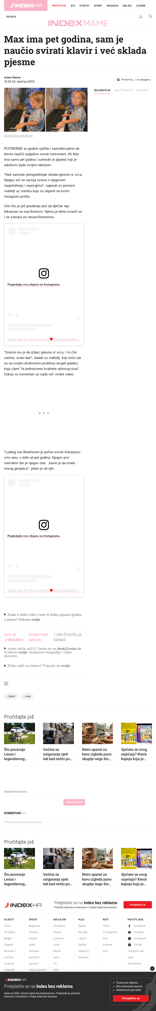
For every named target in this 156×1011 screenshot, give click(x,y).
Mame (57, 950)
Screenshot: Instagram (18, 135)
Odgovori (83, 950)
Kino (105, 938)
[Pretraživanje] (149, 17)
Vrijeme (107, 944)
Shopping (59, 925)
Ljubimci (58, 938)
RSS (105, 950)
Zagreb (8, 944)
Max (27, 696)
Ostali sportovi (38, 969)
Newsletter (134, 963)
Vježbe (82, 944)
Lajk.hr (82, 938)
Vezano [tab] (142, 90)
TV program (110, 932)
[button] (9, 732)
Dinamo (33, 932)
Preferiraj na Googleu (135, 79)
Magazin (59, 919)
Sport (98, 5)
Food (56, 944)
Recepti (83, 932)
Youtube (139, 932)
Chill (56, 969)
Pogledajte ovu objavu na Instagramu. (34, 284)
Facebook (140, 925)
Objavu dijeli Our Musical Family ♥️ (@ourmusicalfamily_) (45, 339)
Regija (8, 938)
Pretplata (59, 5)
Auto (56, 957)
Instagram (140, 938)
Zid (73, 5)
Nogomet (34, 925)
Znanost (9, 963)
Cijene (140, 5)
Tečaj (106, 925)
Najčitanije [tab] (123, 90)
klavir (11, 696)
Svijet (7, 925)
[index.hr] (26, 5)
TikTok (138, 944)
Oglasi (127, 5)
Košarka (34, 950)
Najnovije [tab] (102, 90)
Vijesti (84, 5)
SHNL (32, 944)
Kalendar (9, 969)
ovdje (22, 652)
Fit (54, 963)
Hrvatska (9, 932)
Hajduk (33, 938)
